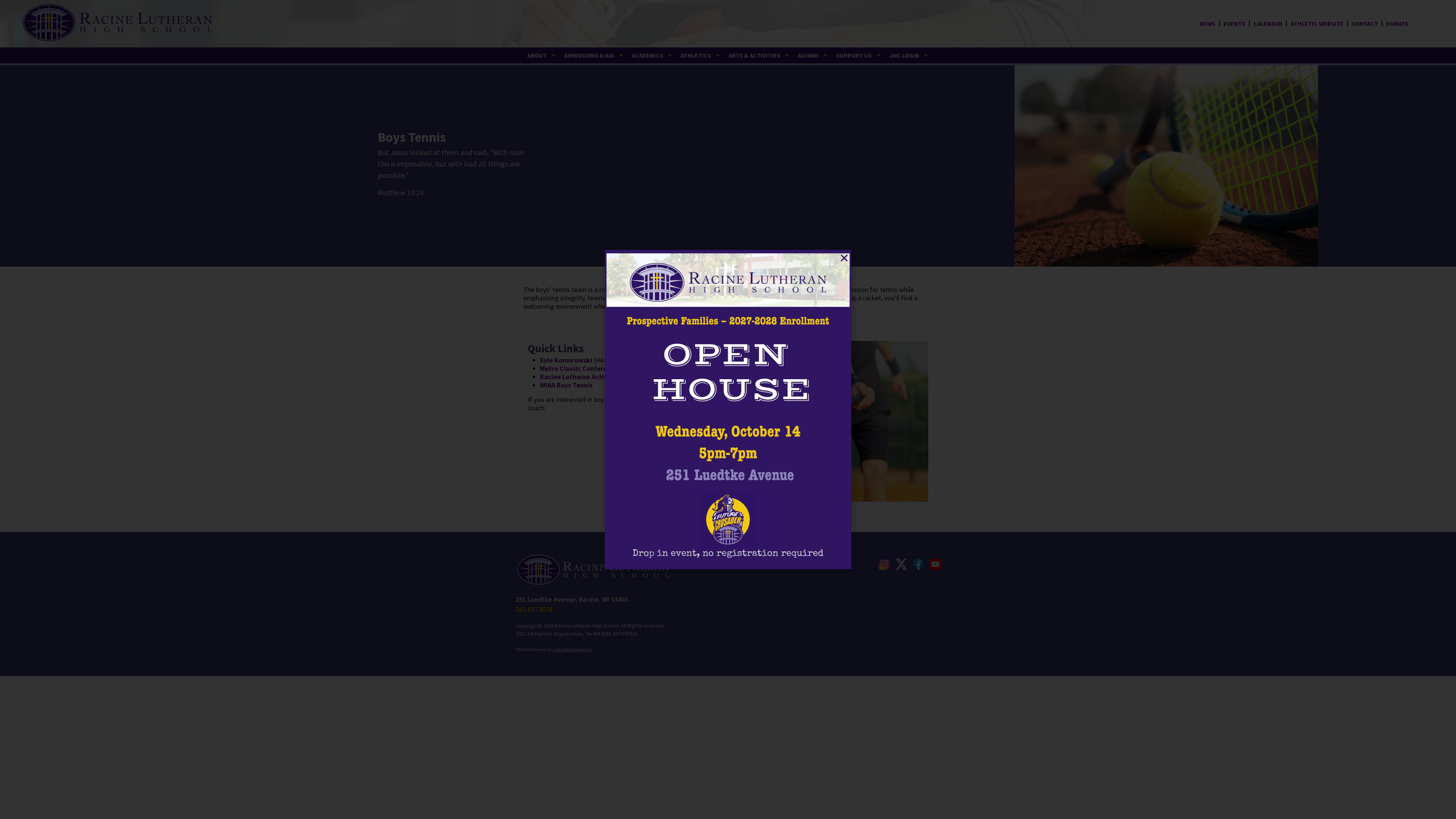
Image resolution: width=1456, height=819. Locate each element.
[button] (844, 258)
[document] (728, 409)
